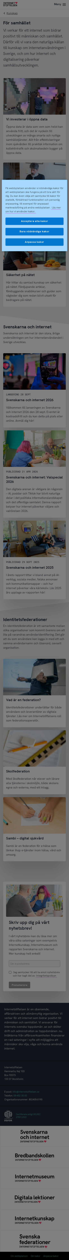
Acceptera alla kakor (34, 221)
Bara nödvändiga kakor (34, 231)
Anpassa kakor (34, 242)
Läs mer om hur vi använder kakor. (33, 209)
